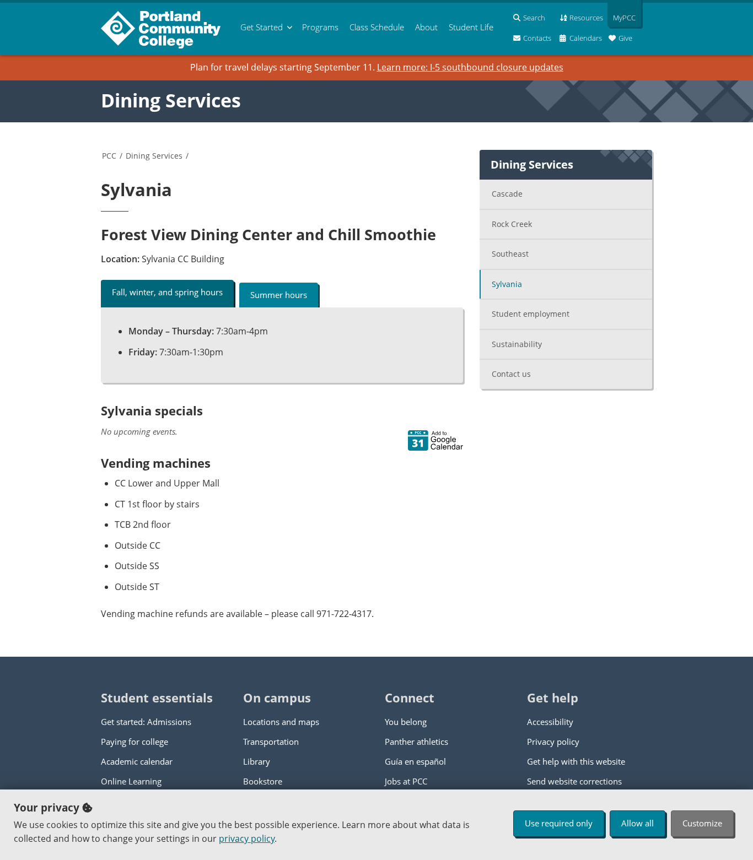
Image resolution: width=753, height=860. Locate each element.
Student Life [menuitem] (471, 27)
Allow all (637, 823)
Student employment (530, 314)
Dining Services (171, 100)
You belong (406, 721)
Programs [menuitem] (320, 27)
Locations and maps (281, 721)
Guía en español (415, 761)
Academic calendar (137, 761)
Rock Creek (512, 224)
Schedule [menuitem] (376, 27)
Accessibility (550, 721)
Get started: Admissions (146, 721)
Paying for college (134, 741)
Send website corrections (574, 781)
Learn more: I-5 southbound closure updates (470, 67)
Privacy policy (553, 741)
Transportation (271, 741)
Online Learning (131, 781)
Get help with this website (576, 761)
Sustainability (517, 344)
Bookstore (262, 781)
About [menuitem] (426, 27)
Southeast (510, 253)
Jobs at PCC (406, 781)
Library (256, 761)
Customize (702, 823)
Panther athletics (416, 741)
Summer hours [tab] (278, 294)
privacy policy (247, 838)
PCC (109, 155)
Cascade (507, 193)
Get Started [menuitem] (261, 27)
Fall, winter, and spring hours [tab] (167, 292)
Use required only (559, 823)
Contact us (511, 374)
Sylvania (507, 284)
